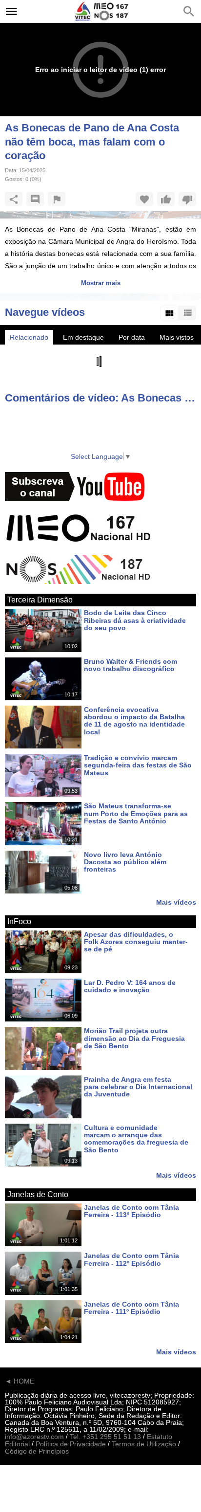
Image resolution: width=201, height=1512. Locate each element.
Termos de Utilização (144, 1444)
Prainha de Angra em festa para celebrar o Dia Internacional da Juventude (138, 1086)
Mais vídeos (176, 902)
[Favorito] (144, 199)
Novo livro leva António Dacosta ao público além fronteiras (125, 862)
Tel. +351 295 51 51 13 (105, 1436)
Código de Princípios (37, 1452)
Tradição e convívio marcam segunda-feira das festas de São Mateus (138, 765)
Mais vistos (177, 337)
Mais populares (33, 352)
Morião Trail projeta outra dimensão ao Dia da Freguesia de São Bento (134, 1038)
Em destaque (83, 337)
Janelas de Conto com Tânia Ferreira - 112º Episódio (131, 1259)
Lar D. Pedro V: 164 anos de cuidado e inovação (130, 986)
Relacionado (29, 337)
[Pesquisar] (188, 11)
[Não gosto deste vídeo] (187, 199)
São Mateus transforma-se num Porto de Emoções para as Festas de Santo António (136, 813)
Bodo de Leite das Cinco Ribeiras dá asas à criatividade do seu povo (135, 620)
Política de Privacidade (71, 1444)
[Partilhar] (13, 199)
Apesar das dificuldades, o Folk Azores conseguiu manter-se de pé (136, 941)
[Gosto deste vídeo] (166, 199)
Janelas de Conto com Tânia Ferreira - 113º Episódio (131, 1211)
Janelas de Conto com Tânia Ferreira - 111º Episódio (131, 1307)
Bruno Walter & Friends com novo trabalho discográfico (130, 665)
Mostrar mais (101, 283)
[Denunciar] (56, 199)
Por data (132, 337)
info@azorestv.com (34, 1436)
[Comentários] (35, 199)
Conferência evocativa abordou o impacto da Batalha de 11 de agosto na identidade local (134, 721)
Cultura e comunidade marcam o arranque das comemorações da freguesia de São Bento (136, 1139)
